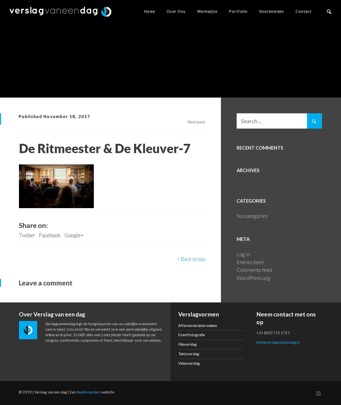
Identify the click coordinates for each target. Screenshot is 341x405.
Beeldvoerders (89, 392)
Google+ (74, 235)
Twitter (27, 235)
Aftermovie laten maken (197, 325)
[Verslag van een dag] (60, 12)
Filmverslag (187, 344)
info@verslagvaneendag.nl (278, 342)
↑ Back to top (191, 259)
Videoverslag (189, 363)
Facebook (49, 235)
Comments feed (254, 270)
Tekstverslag (188, 353)
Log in (243, 254)
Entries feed (250, 262)
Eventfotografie (191, 334)
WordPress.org (253, 278)
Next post (196, 122)
